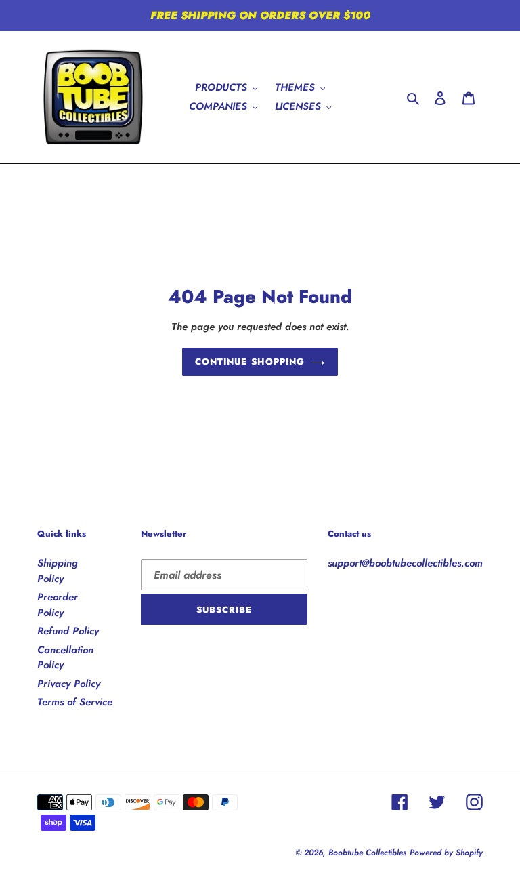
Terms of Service (74, 702)
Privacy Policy (68, 683)
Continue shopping (250, 361)
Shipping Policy (57, 571)
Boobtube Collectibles (367, 852)
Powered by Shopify (446, 852)
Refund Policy (68, 630)
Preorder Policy (57, 605)
